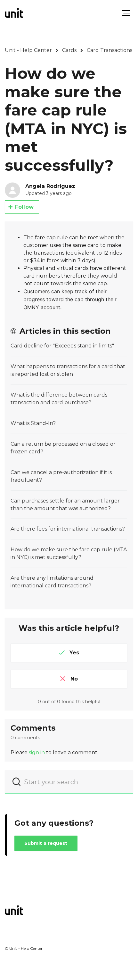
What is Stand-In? (33, 423)
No (74, 679)
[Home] (14, 13)
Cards (69, 50)
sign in (37, 752)
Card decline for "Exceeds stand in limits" (62, 346)
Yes (74, 653)
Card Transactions (109, 50)
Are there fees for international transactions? (68, 529)
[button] (126, 13)
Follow (24, 207)
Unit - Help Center (28, 50)
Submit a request (46, 843)
